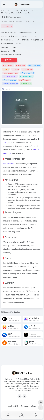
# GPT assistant (24, 80)
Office (18, 11)
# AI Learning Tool (27, 73)
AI (4, 142)
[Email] (24, 396)
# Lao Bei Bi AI (26, 83)
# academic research (10, 73)
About (33, 406)
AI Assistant (11, 11)
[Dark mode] (40, 407)
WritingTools (20, 13)
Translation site (14, 17)
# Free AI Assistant (9, 80)
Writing (8, 13)
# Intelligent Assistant (10, 83)
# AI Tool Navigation (10, 76)
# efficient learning (26, 76)
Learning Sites (35, 65)
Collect (8, 26)
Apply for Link (13, 406)
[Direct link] (20, 319)
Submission (25, 406)
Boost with (24, 11)
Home (5, 11)
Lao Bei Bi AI (8, 163)
